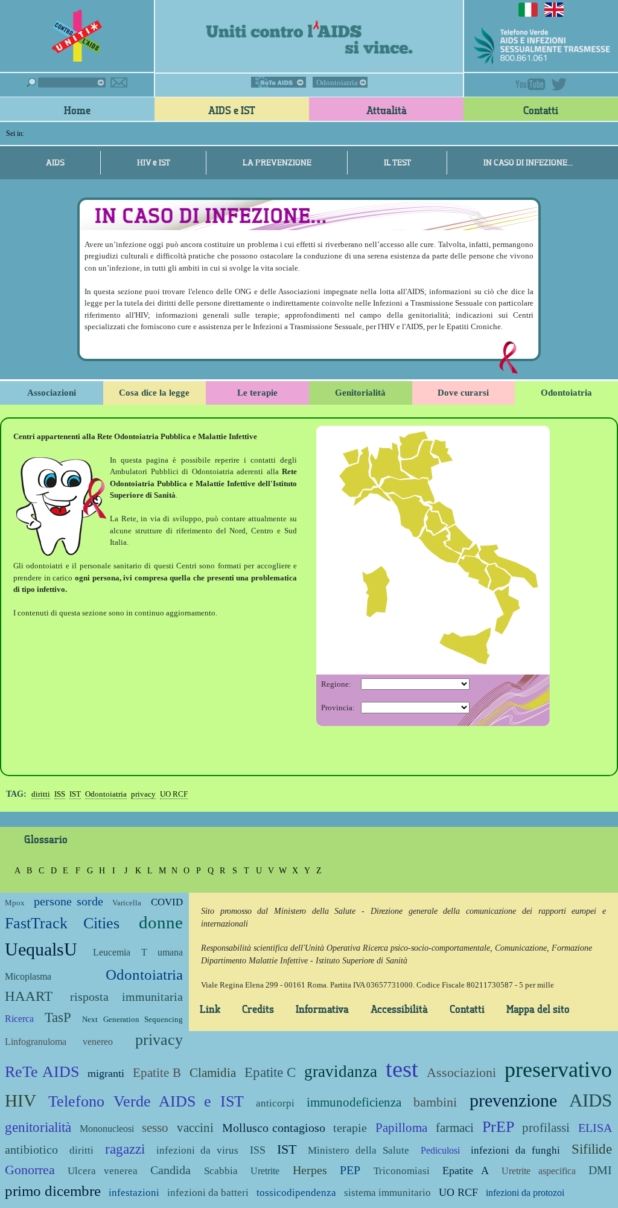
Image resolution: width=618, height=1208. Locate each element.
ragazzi (125, 1149)
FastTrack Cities (62, 923)
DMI (600, 1170)
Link (210, 1008)
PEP (350, 1170)
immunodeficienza (354, 1102)
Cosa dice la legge (154, 392)
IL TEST (397, 162)
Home (77, 110)
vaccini (195, 1127)
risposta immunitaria (126, 997)
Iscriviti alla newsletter (118, 82)
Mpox (15, 902)
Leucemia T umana (138, 952)
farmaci (455, 1127)
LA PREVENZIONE (277, 162)
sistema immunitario (387, 1192)
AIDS (71, 162)
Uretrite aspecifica (538, 1171)
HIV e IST (153, 162)
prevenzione (513, 1100)
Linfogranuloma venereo (59, 1041)
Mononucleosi (107, 1128)
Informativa (322, 1008)
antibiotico (31, 1149)
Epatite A (465, 1171)
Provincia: (338, 707)
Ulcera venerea (102, 1171)
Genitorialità (360, 392)
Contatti (540, 110)
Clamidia (213, 1072)
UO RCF (174, 793)
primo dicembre (53, 1191)
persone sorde (68, 901)
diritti (40, 793)
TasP (58, 1017)
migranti (106, 1073)
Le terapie (257, 392)
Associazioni (51, 392)
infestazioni (134, 1192)
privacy (143, 793)
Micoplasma (28, 976)
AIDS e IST (231, 110)
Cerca (66, 82)
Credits (258, 1008)
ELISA (595, 1128)
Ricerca (19, 1019)
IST (75, 793)
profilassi (546, 1127)
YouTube (530, 84)
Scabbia (221, 1171)
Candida (170, 1170)
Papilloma (401, 1127)
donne (161, 922)
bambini (435, 1102)
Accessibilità (399, 1008)
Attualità (386, 110)
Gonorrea (30, 1169)
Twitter (558, 84)
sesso (155, 1127)
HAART (29, 996)
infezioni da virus (197, 1150)
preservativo (558, 1070)
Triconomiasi (402, 1171)
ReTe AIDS (278, 82)
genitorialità (38, 1127)
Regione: (336, 684)
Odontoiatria (337, 82)
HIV (20, 1100)
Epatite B (157, 1072)
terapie (350, 1128)
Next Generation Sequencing (132, 1019)
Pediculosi (440, 1150)
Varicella (126, 902)
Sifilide (592, 1149)
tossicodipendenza (296, 1192)
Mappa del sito (538, 1008)
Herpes (310, 1170)
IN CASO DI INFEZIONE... (528, 162)
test (402, 1069)
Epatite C (270, 1072)
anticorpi (275, 1103)
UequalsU (41, 949)
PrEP (498, 1127)
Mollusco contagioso (273, 1128)
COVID (167, 902)
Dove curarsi (463, 392)
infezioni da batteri (208, 1192)
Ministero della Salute (358, 1150)
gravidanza (340, 1071)
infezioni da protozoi (525, 1192)
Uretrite (264, 1171)
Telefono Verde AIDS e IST (145, 1101)
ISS (59, 793)
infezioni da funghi (515, 1150)
